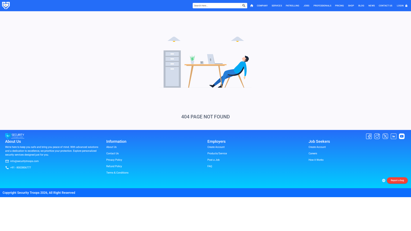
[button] (243, 5)
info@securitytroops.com (24, 161)
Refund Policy (114, 166)
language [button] (384, 180)
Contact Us (112, 153)
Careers (313, 153)
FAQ (209, 166)
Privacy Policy (114, 159)
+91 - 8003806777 (20, 167)
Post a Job (213, 159)
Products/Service (217, 153)
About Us (111, 147)
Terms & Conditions (117, 172)
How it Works (316, 159)
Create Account (216, 147)
